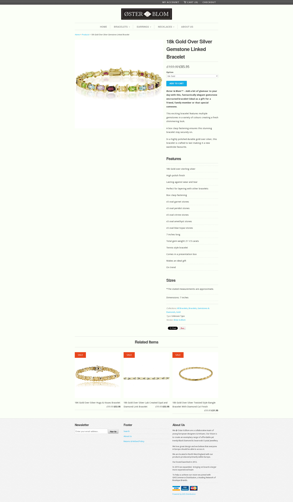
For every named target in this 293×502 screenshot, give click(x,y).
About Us (187, 26)
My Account (170, 2)
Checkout (209, 2)
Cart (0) (192, 2)
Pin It (182, 328)
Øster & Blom (180, 320)
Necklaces (166, 26)
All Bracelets (182, 308)
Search (127, 431)
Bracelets (122, 26)
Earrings (144, 26)
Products (85, 35)
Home (103, 26)
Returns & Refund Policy (134, 441)
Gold (178, 312)
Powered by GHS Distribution (184, 494)
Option (169, 72)
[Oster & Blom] (146, 14)
